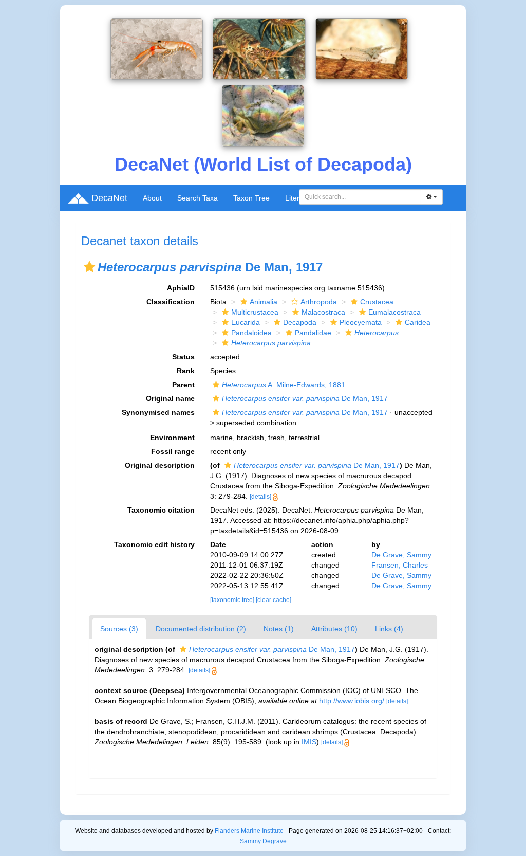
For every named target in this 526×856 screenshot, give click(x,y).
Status (183, 357)
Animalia (263, 302)
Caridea (417, 322)
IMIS (309, 742)
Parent (183, 384)
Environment (172, 437)
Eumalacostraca (394, 312)
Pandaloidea (251, 333)
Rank (186, 371)
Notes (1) (279, 629)
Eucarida (245, 322)
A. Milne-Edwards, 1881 (283, 384)
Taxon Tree (251, 198)
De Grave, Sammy (401, 555)
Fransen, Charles (399, 565)
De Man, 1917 (305, 398)
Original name (170, 398)
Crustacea (376, 302)
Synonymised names (158, 412)
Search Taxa (197, 198)
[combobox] (360, 197)
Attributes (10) (334, 629)
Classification (170, 302)
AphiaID (181, 288)
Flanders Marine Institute (249, 830)
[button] (89, 267)
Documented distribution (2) (201, 629)
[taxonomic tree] (233, 600)
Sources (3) (119, 629)
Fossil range (173, 451)
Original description (160, 465)
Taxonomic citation (161, 510)
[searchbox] (360, 197)
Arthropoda (318, 302)
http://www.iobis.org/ (351, 701)
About (152, 198)
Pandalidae (313, 333)
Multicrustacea (254, 312)
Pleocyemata (361, 322)
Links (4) (389, 629)
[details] (260, 496)
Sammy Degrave (263, 841)
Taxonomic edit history (154, 544)
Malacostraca (323, 312)
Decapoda (299, 322)
